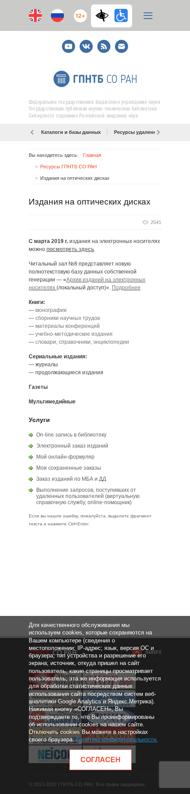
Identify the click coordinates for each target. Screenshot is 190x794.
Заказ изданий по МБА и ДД (71, 479)
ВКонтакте (86, 43)
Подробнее (126, 288)
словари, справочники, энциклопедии (82, 342)
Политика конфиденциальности (116, 740)
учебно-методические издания (74, 334)
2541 (156, 222)
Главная (92, 155)
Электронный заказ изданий (72, 446)
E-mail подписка (121, 46)
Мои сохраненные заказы (68, 468)
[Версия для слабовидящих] (104, 15)
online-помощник (108, 502)
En (35, 15)
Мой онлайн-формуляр (65, 457)
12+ (78, 12)
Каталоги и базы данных (71, 132)
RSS (102, 43)
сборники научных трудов (67, 318)
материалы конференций (67, 326)
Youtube (68, 43)
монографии (51, 310)
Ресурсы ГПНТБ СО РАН (68, 166)
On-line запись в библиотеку (71, 435)
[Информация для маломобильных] (121, 15)
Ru (57, 15)
